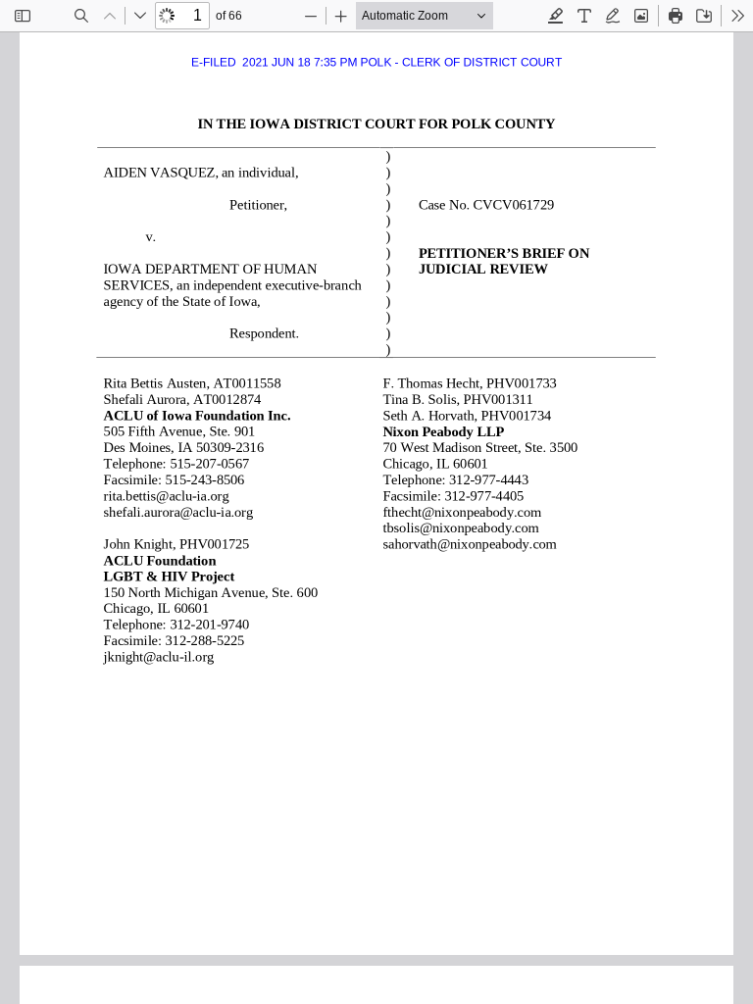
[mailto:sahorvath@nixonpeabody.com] (464, 544)
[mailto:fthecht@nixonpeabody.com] (457, 512)
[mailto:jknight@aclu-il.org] (157, 657)
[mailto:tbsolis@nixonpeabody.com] (456, 527)
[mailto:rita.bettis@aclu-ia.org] (165, 496)
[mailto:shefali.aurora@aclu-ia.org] (176, 512)
